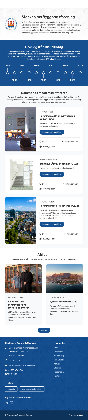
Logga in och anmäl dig (51, 132)
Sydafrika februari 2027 (63, 301)
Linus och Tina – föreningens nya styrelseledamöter (18, 304)
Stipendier (58, 368)
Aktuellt (57, 364)
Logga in (11, 389)
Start (56, 348)
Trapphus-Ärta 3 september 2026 (59, 163)
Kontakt (57, 376)
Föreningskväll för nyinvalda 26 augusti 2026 (57, 117)
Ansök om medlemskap (31, 389)
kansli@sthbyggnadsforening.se (22, 365)
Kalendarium (59, 360)
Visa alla (44, 330)
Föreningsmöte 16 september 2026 (59, 205)
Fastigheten (59, 372)
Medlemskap (59, 356)
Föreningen (58, 352)
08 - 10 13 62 (14, 360)
